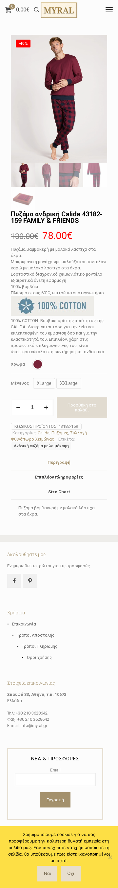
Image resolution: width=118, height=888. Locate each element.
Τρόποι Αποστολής (35, 635)
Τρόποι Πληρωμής (39, 646)
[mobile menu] (109, 9)
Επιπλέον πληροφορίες (59, 477)
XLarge (44, 383)
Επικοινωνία (24, 624)
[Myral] (59, 10)
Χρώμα (18, 364)
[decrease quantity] (18, 407)
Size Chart (59, 491)
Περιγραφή (59, 462)
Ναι (47, 873)
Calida (43, 432)
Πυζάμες (59, 432)
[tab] (59, 462)
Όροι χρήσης (39, 657)
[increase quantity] (46, 407)
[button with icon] (14, 581)
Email (55, 770)
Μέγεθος (20, 383)
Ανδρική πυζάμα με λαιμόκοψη (41, 446)
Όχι (70, 873)
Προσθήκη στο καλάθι (82, 408)
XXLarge (69, 383)
